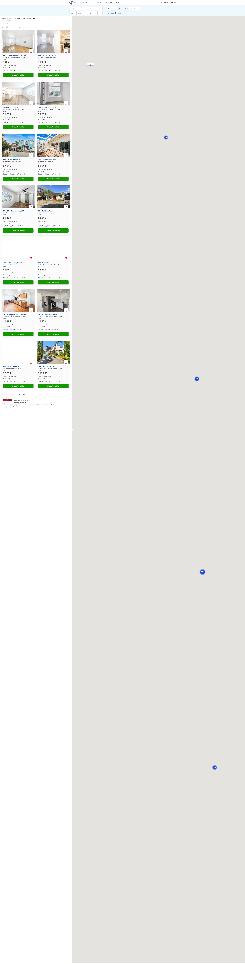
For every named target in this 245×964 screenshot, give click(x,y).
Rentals (99, 2)
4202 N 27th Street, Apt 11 (47, 159)
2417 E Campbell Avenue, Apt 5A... (15, 55)
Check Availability (18, 75)
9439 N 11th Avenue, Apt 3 (47, 314)
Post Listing (165, 2)
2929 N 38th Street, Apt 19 (12, 263)
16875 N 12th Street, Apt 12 (12, 366)
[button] (196, 378)
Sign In (173, 2)
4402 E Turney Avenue (46, 366)
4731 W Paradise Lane (45, 263)
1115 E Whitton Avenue (46, 211)
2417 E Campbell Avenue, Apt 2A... (15, 314)
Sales (105, 2)
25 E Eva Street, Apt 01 (11, 107)
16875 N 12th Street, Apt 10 (12, 159)
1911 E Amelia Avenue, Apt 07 (13, 211)
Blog (111, 2)
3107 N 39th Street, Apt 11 (47, 107)
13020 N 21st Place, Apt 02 (47, 55)
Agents (118, 2)
